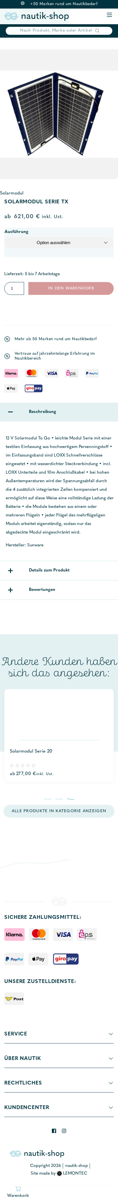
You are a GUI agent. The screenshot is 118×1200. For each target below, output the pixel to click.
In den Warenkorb (71, 288)
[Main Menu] (109, 15)
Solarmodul (11, 193)
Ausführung (16, 232)
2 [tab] (59, 799)
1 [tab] (47, 799)
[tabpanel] (59, 735)
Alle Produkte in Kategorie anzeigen (59, 811)
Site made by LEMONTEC (59, 1173)
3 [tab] (70, 799)
